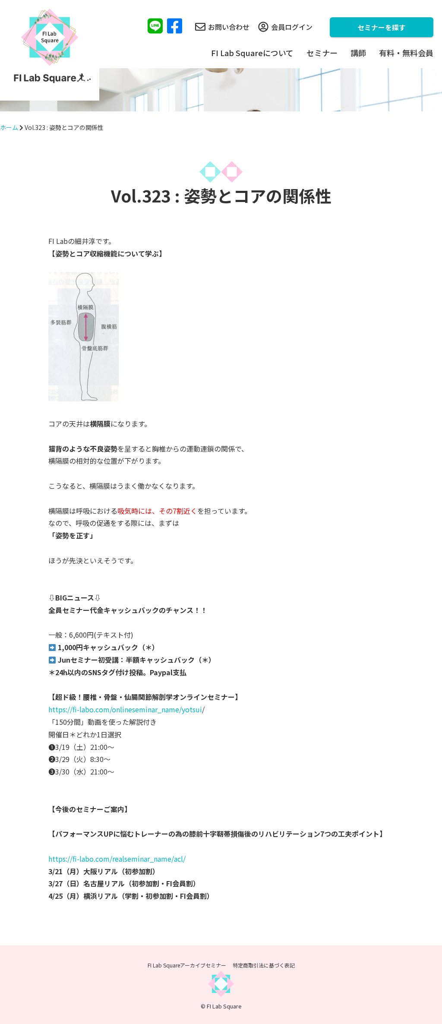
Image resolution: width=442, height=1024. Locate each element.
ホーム (9, 127)
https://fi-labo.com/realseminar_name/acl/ (117, 858)
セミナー (322, 52)
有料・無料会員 (406, 52)
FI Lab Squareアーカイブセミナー (187, 965)
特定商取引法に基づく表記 (264, 965)
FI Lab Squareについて (252, 52)
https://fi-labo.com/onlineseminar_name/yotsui (125, 709)
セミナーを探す (381, 27)
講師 (358, 52)
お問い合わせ (228, 27)
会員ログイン (292, 27)
